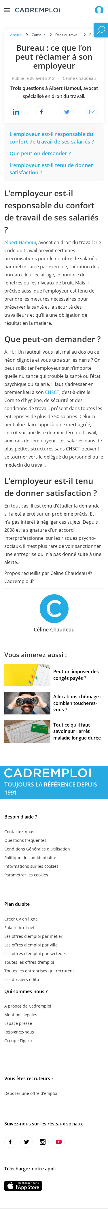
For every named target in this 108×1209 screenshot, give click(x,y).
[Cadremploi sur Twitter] (26, 1142)
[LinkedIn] (16, 112)
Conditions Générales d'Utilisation (37, 849)
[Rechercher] (101, 30)
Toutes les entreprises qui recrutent (39, 971)
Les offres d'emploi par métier (33, 936)
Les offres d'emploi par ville (31, 945)
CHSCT (52, 392)
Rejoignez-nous (19, 1032)
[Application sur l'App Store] (23, 1186)
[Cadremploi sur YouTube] (59, 1142)
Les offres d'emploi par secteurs (35, 953)
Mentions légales (20, 1014)
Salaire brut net (19, 927)
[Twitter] (67, 112)
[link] (52, 138)
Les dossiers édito (21, 979)
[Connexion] (99, 10)
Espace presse (18, 1023)
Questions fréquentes (25, 840)
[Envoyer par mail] (92, 112)
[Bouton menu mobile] (7, 8)
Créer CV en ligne (21, 919)
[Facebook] (41, 112)
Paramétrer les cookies (26, 875)
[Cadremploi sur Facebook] (10, 1142)
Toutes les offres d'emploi (29, 962)
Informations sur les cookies (31, 866)
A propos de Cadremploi (27, 1006)
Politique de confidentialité (30, 857)
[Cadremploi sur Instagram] (43, 1142)
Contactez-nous (19, 831)
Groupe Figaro (18, 1040)
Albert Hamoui (20, 242)
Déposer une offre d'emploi (30, 1093)
